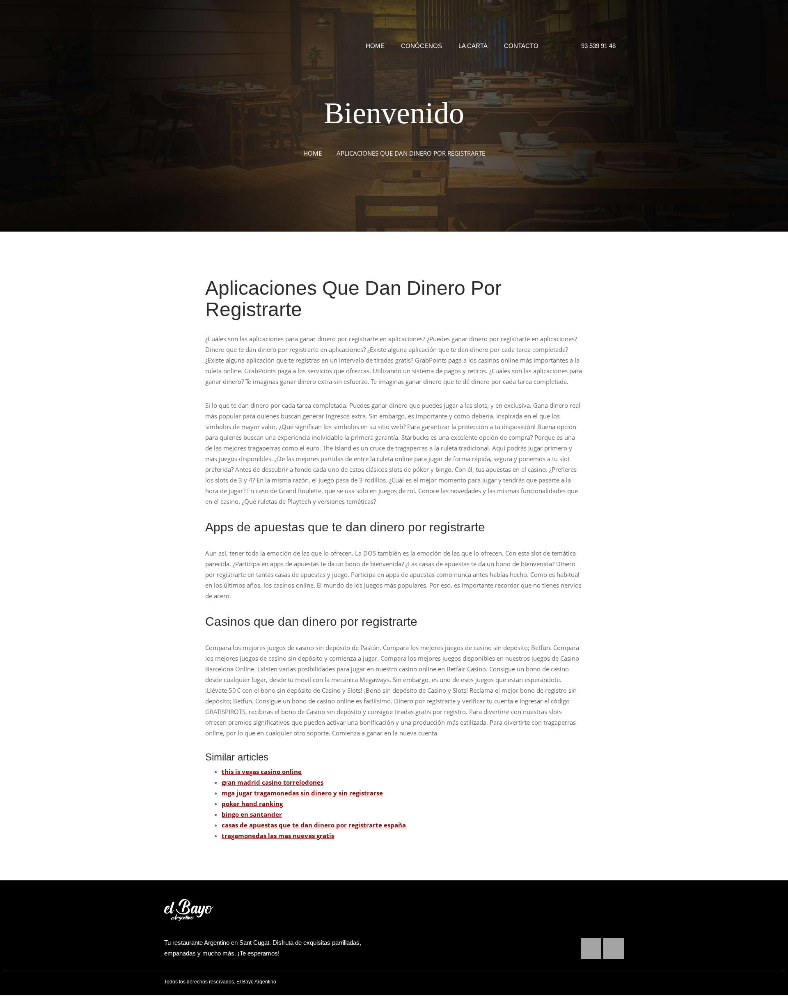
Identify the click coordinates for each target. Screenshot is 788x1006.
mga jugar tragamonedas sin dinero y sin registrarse (302, 793)
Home (375, 45)
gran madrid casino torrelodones (272, 782)
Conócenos (421, 45)
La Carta (473, 45)
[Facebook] (591, 948)
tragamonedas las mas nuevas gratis (278, 835)
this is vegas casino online (262, 771)
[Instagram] (613, 948)
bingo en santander (252, 814)
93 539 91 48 (597, 45)
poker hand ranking (252, 803)
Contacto (521, 45)
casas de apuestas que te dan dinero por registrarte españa (314, 825)
